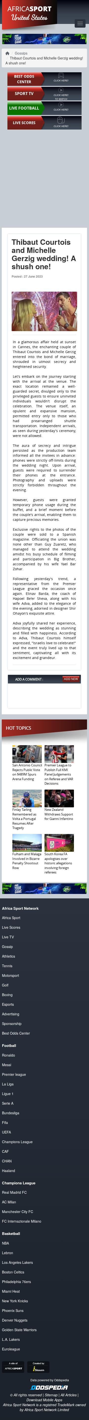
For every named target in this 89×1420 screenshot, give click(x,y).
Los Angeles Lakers (17, 1262)
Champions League (17, 1141)
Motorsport (10, 975)
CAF (5, 1151)
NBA (5, 1243)
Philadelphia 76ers (16, 1281)
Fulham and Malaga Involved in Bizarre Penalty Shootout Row (26, 861)
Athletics (8, 956)
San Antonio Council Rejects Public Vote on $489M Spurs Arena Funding (27, 772)
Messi (6, 1064)
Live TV (8, 936)
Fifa (5, 1122)
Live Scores (11, 927)
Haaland (8, 1170)
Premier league (14, 1074)
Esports (8, 1004)
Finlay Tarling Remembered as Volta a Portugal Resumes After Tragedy (24, 818)
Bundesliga (10, 1112)
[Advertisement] (44, 178)
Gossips (21, 53)
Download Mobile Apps (44, 1399)
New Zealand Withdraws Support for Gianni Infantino (58, 814)
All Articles (69, 1394)
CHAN (7, 1160)
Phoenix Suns (12, 1310)
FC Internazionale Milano (21, 1221)
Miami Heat (11, 1291)
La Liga (8, 1083)
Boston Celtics (13, 1271)
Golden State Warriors (19, 1329)
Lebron (7, 1252)
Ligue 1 (8, 1093)
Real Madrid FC (14, 1192)
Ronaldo (8, 1055)
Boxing (7, 994)
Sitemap (51, 1394)
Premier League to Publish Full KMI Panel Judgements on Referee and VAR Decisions (58, 774)
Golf (5, 985)
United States (29, 17)
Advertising (10, 1013)
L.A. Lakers (11, 1339)
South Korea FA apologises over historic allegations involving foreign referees (58, 863)
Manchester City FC (17, 1211)
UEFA (6, 1132)
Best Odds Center (16, 1033)
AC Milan (9, 1201)
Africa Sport (11, 917)
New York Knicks (15, 1300)
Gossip (7, 946)
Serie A (7, 1103)
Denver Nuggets (14, 1320)
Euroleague (11, 1348)
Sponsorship (12, 1023)
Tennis (7, 965)
